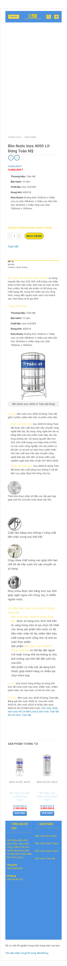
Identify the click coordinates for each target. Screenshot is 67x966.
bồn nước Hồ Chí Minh (19, 711)
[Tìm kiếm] (48, 16)
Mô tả (11, 262)
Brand (11, 264)
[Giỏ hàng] (56, 16)
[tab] (33, 261)
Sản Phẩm (30, 137)
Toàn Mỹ (13, 246)
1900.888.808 (15, 868)
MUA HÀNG (34, 236)
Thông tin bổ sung (17, 267)
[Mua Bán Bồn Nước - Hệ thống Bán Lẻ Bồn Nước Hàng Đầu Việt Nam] (32, 17)
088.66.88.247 (15, 879)
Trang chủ (14, 137)
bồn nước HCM (49, 708)
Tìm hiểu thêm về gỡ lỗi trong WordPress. (27, 953)
